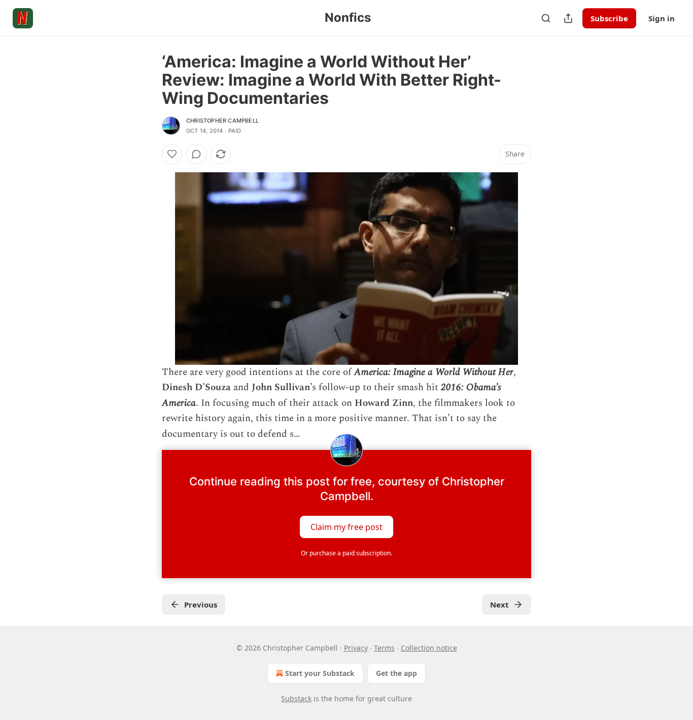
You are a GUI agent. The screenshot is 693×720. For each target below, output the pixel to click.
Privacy (356, 648)
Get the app (396, 673)
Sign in (661, 18)
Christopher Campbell (222, 120)
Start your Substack (320, 673)
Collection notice (429, 648)
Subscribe (609, 18)
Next (499, 604)
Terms (384, 648)
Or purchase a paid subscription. (346, 553)
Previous (200, 604)
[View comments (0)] (196, 154)
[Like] (172, 154)
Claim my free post (346, 527)
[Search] (546, 18)
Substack (296, 698)
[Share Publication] (568, 18)
